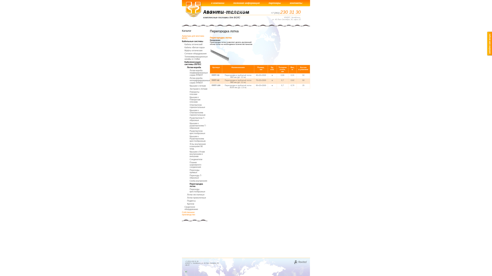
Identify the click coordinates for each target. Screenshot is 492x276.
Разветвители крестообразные (197, 132)
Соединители (196, 159)
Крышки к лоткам (198, 86)
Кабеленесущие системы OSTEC (192, 63)
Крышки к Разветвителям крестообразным (198, 138)
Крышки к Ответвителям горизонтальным (197, 112)
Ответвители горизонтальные (197, 106)
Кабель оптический (193, 44)
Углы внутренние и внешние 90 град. (198, 146)
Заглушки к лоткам (198, 89)
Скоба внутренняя (198, 181)
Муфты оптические (193, 50)
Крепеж (190, 204)
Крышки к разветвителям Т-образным (198, 125)
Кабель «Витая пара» (194, 47)
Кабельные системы (192, 41)
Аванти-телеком (193, 9)
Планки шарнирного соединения (195, 164)
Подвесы (191, 201)
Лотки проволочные (196, 198)
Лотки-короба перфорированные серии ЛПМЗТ (199, 72)
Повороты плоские (194, 93)
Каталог (186, 30)
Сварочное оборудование (191, 208)
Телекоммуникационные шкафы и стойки (196, 58)
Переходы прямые (194, 171)
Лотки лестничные (195, 195)
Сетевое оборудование (195, 54)
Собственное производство (188, 213)
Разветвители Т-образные (197, 119)
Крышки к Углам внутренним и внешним (197, 154)
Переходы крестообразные (197, 190)
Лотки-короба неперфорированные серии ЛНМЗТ (200, 80)
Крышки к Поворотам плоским (195, 99)
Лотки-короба (194, 67)
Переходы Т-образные (196, 176)
